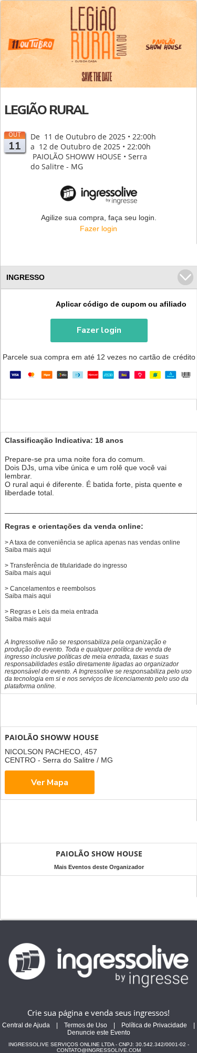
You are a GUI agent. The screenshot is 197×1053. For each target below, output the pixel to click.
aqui (44, 549)
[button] (99, 330)
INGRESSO (25, 277)
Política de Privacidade (154, 1025)
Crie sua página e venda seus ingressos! (98, 1012)
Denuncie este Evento (98, 1032)
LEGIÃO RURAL (46, 110)
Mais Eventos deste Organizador (99, 867)
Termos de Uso (85, 1025)
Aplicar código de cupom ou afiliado (121, 304)
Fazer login (98, 228)
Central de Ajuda (26, 1025)
